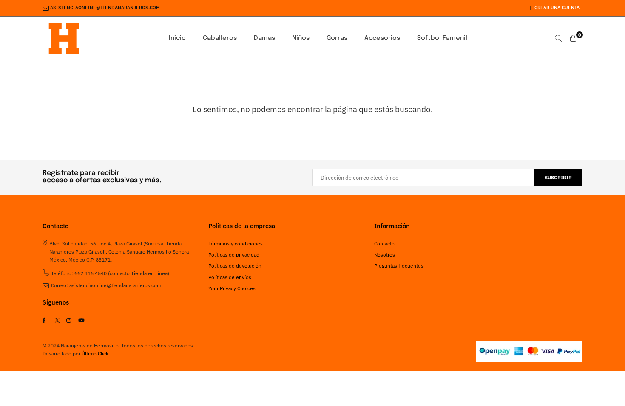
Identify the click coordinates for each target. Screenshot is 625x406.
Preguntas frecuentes (398, 265)
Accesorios (382, 38)
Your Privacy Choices (232, 288)
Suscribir (558, 177)
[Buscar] (558, 38)
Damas (264, 38)
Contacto (384, 243)
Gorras (337, 38)
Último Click (95, 353)
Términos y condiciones (235, 243)
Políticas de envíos (229, 277)
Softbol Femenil (442, 38)
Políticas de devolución (234, 265)
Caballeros (220, 38)
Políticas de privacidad (233, 254)
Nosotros (384, 254)
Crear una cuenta (557, 8)
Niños (301, 38)
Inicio (177, 38)
